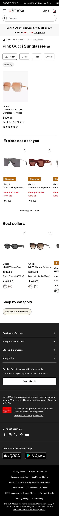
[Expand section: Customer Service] (29, 333)
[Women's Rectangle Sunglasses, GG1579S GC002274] (15, 246)
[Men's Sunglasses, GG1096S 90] (15, 162)
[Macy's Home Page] (16, 11)
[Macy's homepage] (4, 40)
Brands (11, 40)
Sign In (46, 10)
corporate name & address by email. (29, 509)
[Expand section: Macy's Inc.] (29, 358)
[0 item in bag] (54, 11)
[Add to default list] (24, 150)
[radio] (5, 286)
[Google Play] (35, 456)
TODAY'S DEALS (10, 3)
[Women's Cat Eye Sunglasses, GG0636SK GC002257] (40, 246)
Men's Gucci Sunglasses (17, 311)
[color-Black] (5, 286)
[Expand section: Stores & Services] (29, 350)
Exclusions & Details (23, 416)
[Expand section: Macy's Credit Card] (29, 341)
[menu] (4, 11)
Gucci (20, 40)
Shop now (39, 32)
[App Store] (12, 456)
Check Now (38, 416)
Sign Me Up (29, 381)
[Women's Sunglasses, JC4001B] (40, 162)
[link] (15, 116)
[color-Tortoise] (10, 286)
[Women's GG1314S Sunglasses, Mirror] (15, 86)
